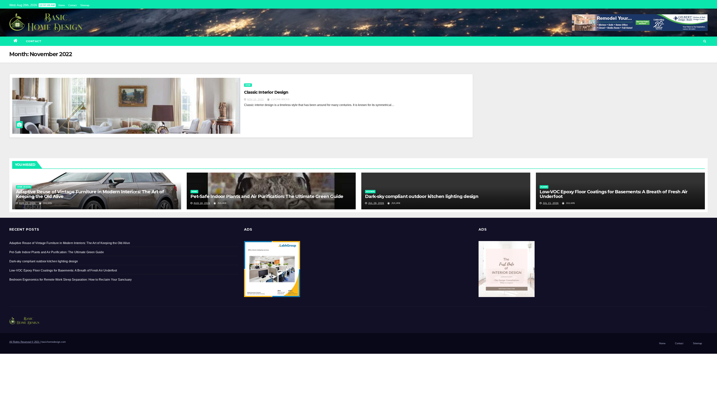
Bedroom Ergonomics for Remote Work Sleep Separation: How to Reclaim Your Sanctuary (70, 279)
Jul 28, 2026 (376, 203)
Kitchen (370, 191)
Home (61, 5)
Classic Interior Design (266, 92)
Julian (47, 203)
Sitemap (84, 5)
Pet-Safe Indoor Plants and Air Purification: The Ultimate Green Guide (266, 196)
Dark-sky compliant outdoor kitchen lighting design (421, 196)
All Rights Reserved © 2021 (24, 341)
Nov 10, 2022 (255, 99)
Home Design (23, 187)
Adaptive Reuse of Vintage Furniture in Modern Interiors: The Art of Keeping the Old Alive (90, 194)
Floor (544, 187)
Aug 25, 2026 (27, 203)
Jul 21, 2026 (551, 203)
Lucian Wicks (280, 99)
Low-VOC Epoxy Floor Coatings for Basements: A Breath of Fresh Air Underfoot (613, 194)
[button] (704, 41)
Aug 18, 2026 (202, 203)
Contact (72, 5)
